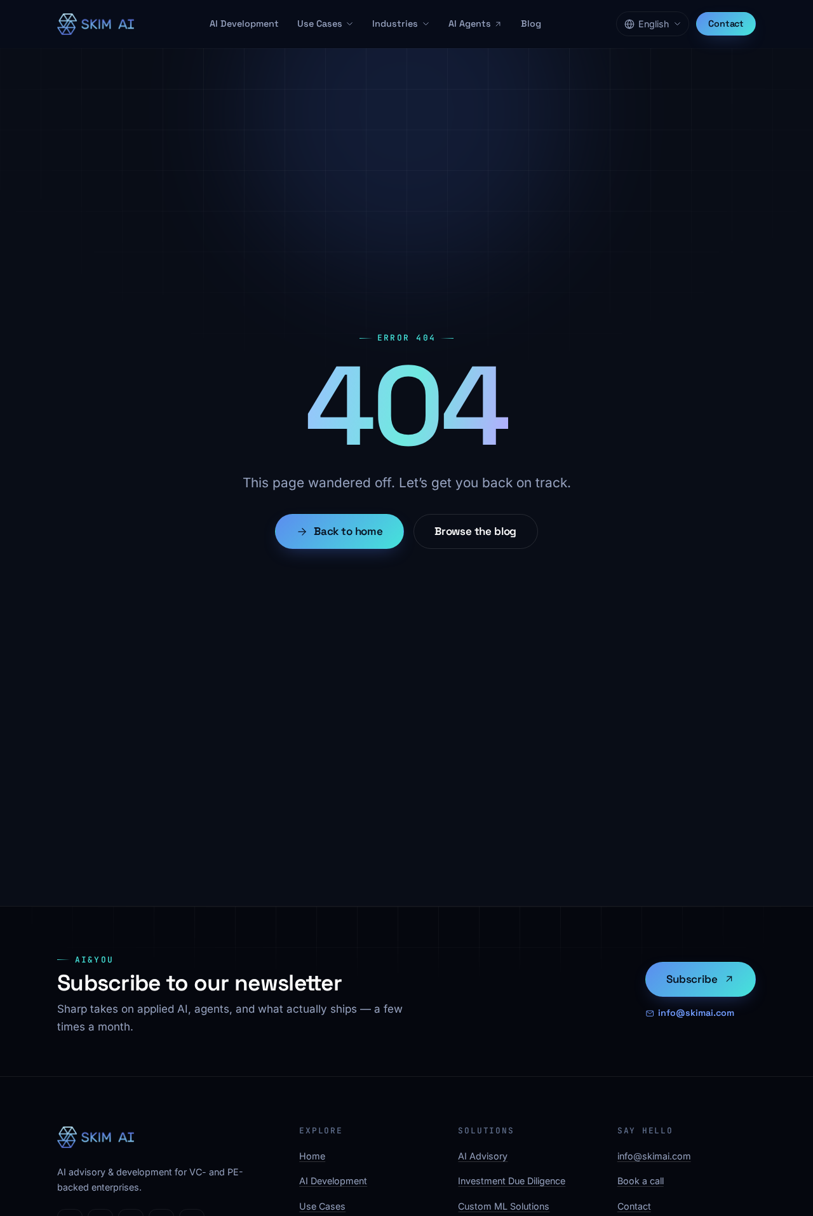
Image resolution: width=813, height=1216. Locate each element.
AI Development (244, 23)
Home (312, 1156)
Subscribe (691, 979)
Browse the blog (475, 531)
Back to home (348, 531)
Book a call (640, 1180)
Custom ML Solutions (503, 1206)
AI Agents (469, 23)
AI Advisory (482, 1156)
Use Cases (319, 23)
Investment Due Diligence (511, 1180)
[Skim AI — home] (95, 24)
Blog (531, 23)
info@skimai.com (696, 1012)
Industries (395, 23)
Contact (726, 23)
